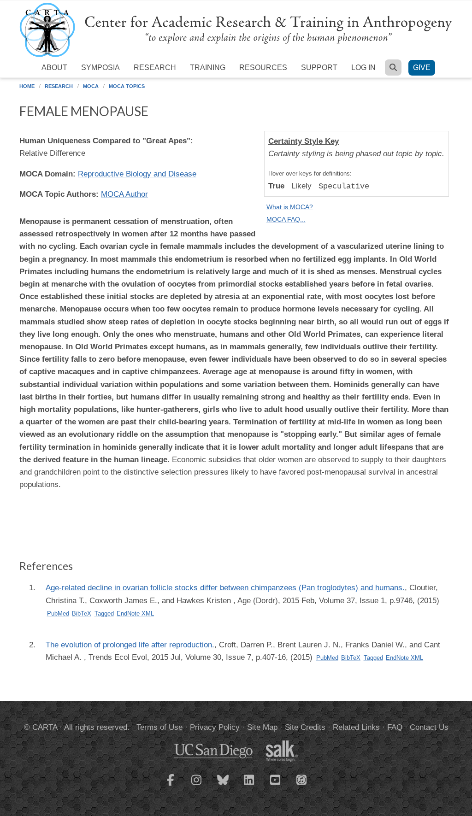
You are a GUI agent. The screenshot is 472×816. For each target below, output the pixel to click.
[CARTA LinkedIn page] (249, 785)
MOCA (91, 86)
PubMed (58, 613)
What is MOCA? (289, 207)
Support (319, 67)
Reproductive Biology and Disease (137, 174)
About (54, 67)
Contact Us (429, 727)
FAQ (394, 727)
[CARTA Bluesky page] (223, 785)
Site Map (262, 727)
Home (27, 86)
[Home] (236, 29)
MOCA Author (124, 194)
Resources (263, 67)
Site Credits (305, 727)
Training (207, 67)
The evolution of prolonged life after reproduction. (130, 644)
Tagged (104, 613)
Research (155, 67)
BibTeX (81, 613)
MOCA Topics (127, 86)
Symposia (100, 67)
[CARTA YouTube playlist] (275, 785)
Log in (363, 67)
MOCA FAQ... (286, 219)
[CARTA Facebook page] (170, 785)
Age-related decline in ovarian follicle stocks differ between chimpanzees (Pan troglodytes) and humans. (225, 587)
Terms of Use (159, 727)
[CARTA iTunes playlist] (301, 779)
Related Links (356, 727)
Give (422, 67)
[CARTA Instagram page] (196, 785)
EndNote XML (135, 613)
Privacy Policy (215, 727)
